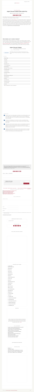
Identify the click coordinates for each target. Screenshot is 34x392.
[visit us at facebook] (13, 225)
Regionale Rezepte (12, 302)
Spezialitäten (11, 305)
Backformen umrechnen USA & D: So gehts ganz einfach (15, 351)
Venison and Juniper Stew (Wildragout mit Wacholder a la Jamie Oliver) (24, 188)
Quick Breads (10, 290)
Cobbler (9, 275)
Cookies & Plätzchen (11, 277)
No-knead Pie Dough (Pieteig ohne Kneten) (8, 191)
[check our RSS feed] (20, 225)
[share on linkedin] (29, 176)
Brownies (10, 269)
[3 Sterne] (11, 48)
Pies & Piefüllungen (17, 10)
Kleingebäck (10, 173)
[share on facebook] (26, 176)
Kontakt (7, 390)
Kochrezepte (11, 299)
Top (30, 390)
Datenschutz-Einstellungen (14, 390)
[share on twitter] (27, 176)
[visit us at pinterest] (17, 225)
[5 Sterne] (12, 48)
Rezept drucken (6, 52)
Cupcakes (10, 278)
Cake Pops (10, 271)
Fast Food (11, 293)
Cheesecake (10, 274)
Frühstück (11, 296)
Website (4, 210)
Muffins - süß (10, 287)
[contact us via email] (20, 387)
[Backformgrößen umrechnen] (17, 342)
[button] (13, 15)
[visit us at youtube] (18, 225)
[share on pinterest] (28, 176)
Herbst (7, 173)
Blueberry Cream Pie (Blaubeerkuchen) (8, 192)
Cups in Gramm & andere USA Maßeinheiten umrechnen (15, 350)
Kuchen (9, 284)
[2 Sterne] (10, 48)
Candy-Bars (10, 272)
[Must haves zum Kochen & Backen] (17, 231)
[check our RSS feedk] (22, 387)
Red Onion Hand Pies (23, 43)
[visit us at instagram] (15, 225)
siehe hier (15, 19)
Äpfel (4, 173)
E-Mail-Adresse (5, 208)
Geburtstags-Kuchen (11, 281)
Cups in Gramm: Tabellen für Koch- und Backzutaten (15, 352)
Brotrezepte (10, 268)
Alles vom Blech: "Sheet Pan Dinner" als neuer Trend (9, 188)
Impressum (9, 390)
